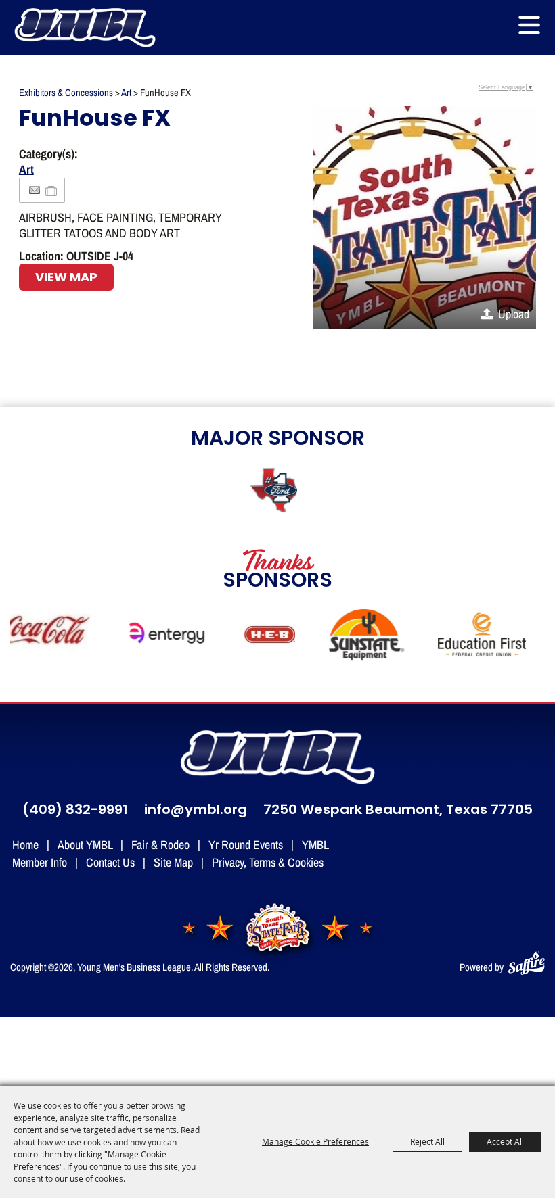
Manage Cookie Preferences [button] (315, 1141)
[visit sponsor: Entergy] (161, 636)
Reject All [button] (427, 1141)
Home (25, 844)
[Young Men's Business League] (84, 27)
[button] (529, 25)
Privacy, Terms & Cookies (268, 862)
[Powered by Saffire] (526, 960)
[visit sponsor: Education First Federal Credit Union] (475, 636)
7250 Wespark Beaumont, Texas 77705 (398, 810)
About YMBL (85, 844)
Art (126, 92)
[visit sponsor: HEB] (263, 636)
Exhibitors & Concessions (66, 92)
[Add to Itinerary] (52, 190)
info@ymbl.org (195, 810)
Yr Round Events (245, 844)
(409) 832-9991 (75, 810)
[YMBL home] (277, 757)
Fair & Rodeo (160, 844)
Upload (513, 314)
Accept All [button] (505, 1141)
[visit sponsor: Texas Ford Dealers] (277, 491)
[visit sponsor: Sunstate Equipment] (360, 636)
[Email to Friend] (34, 190)
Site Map (173, 862)
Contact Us (110, 862)
